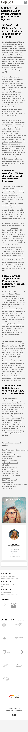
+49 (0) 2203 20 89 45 (9, 576)
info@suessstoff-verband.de (14, 556)
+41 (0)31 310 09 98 (8, 592)
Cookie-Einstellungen (14, 712)
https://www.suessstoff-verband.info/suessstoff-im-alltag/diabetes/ (11, 456)
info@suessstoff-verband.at (10, 586)
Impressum (18, 710)
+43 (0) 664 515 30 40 (8, 584)
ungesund (18, 81)
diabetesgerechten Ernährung (12, 142)
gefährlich (6, 81)
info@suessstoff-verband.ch (10, 594)
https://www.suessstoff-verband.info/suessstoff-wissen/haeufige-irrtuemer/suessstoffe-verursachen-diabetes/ (10, 465)
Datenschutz (9, 710)
